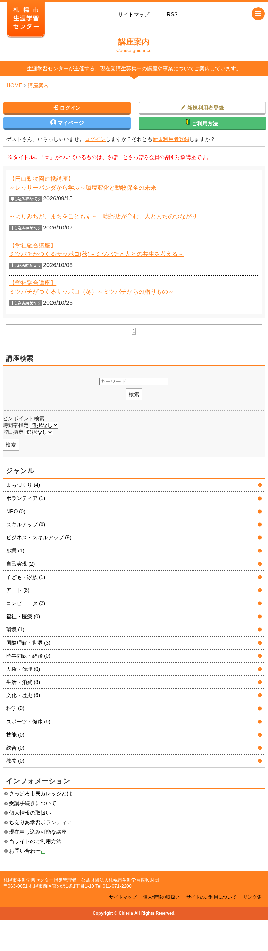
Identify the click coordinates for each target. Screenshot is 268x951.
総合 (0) (15, 748)
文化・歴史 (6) (23, 695)
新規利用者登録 (171, 139)
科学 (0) (15, 708)
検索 (134, 394)
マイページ (71, 123)
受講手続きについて (32, 803)
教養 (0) (15, 761)
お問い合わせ (25, 851)
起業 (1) (15, 550)
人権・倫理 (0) (23, 669)
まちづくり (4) (23, 485)
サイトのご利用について (211, 897)
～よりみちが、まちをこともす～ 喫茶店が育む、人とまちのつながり (103, 216)
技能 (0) (15, 735)
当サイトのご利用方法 (35, 841)
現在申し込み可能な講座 (38, 832)
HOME (14, 85)
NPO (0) (15, 511)
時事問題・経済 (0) (28, 656)
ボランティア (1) (25, 498)
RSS (172, 14)
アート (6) (17, 590)
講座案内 (38, 85)
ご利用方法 (205, 123)
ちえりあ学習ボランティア (40, 822)
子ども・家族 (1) (25, 577)
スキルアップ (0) (25, 524)
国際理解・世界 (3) (28, 643)
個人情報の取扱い (30, 813)
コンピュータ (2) (25, 603)
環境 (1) (15, 629)
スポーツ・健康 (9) (28, 721)
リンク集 (252, 897)
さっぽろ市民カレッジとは (40, 793)
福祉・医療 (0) (23, 616)
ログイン (95, 139)
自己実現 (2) (20, 564)
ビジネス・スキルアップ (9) (38, 537)
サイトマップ (133, 14)
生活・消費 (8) (23, 682)
